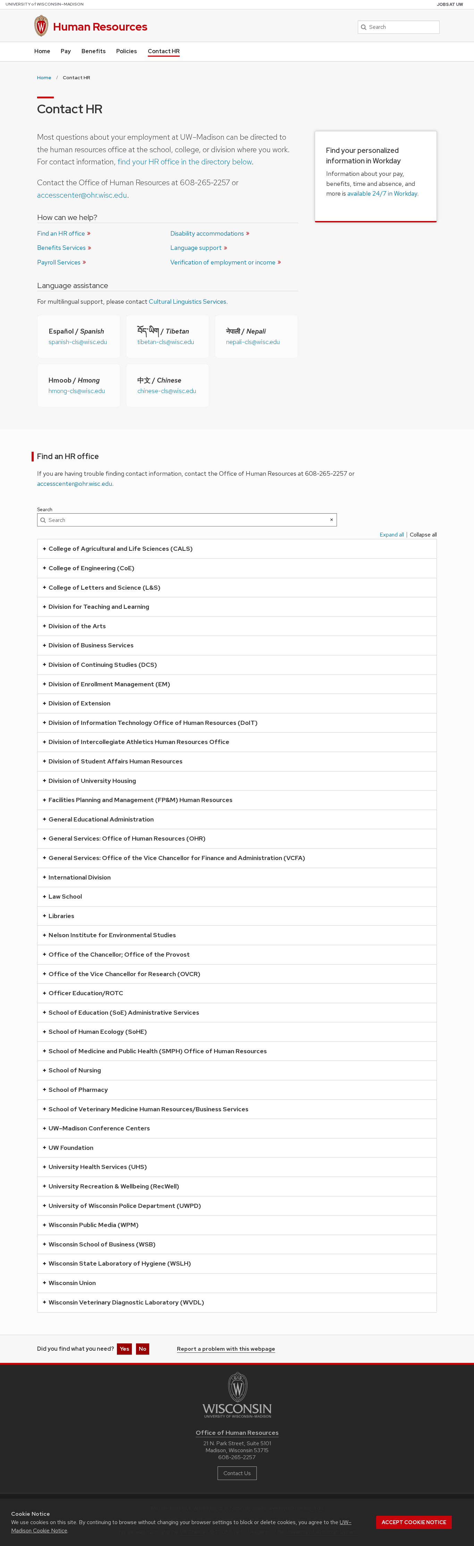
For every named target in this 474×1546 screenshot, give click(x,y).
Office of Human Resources (237, 1433)
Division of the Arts (77, 626)
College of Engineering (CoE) (91, 568)
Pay (66, 51)
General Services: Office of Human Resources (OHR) (127, 838)
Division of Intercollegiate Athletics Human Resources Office (139, 742)
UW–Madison (45, 4)
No (142, 1348)
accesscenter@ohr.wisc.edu (82, 195)
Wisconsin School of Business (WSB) (102, 1244)
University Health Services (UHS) (98, 1167)
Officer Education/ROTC (86, 993)
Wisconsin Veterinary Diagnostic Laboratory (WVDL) (126, 1302)
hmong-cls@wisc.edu (77, 391)
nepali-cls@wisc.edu (253, 342)
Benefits (94, 51)
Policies (126, 51)
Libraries (61, 916)
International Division (80, 877)
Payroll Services (59, 262)
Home (42, 51)
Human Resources (100, 26)
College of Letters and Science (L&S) (104, 587)
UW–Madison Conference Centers (99, 1128)
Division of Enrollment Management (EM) (109, 684)
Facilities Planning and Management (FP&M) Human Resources (140, 800)
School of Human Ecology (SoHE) (98, 1032)
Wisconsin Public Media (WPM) (93, 1225)
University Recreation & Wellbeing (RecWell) (114, 1186)
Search (44, 509)
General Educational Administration (101, 819)
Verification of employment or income (223, 262)
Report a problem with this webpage (226, 1349)
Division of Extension (79, 703)
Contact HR (164, 51)
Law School (65, 896)
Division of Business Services (91, 645)
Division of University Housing (92, 781)
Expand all (392, 535)
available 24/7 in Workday (382, 193)
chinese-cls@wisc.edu (166, 391)
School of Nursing (75, 1070)
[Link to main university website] (237, 1419)
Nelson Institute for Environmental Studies (112, 935)
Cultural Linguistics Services (187, 301)
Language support (196, 248)
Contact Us (237, 1473)
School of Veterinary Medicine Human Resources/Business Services (148, 1109)
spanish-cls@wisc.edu (78, 342)
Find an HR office (61, 233)
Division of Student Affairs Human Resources (116, 761)
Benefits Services (61, 248)
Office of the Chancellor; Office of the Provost (119, 954)
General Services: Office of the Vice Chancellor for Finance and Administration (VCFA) (177, 858)
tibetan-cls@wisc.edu (165, 342)
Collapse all (423, 535)
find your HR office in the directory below (185, 161)
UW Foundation (71, 1148)
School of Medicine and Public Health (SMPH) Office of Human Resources (158, 1051)
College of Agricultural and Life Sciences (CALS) (121, 549)
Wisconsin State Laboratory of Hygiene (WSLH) (120, 1263)
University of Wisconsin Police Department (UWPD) (125, 1206)
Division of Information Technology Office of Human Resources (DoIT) (153, 723)
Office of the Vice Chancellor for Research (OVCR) (124, 974)
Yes (124, 1348)
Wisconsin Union (72, 1283)
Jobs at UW (450, 4)
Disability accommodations (207, 233)
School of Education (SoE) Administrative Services (124, 1012)
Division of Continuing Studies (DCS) (103, 665)
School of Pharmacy (78, 1090)
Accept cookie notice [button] (414, 1522)
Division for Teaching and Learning (99, 607)
